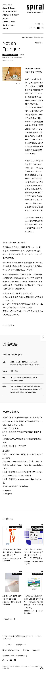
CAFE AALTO (38, 529)
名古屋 (22, 55)
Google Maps (7, 645)
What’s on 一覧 (9, 619)
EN (39, 24)
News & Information (10, 650)
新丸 (42, 525)
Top (22, 37)
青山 (20, 525)
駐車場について (21, 645)
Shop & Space (9, 8)
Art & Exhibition (9, 11)
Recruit (5, 29)
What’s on (7, 5)
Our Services (8, 25)
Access (6, 18)
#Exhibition (6, 61)
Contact (36, 650)
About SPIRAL (9, 22)
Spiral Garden (16, 527)
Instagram (8, 494)
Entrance (17, 573)
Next (19, 74)
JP (35, 24)
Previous (4, 74)
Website (7, 490)
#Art (12, 61)
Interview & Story (10, 15)
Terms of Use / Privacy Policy (14, 656)
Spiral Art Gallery (11, 54)
